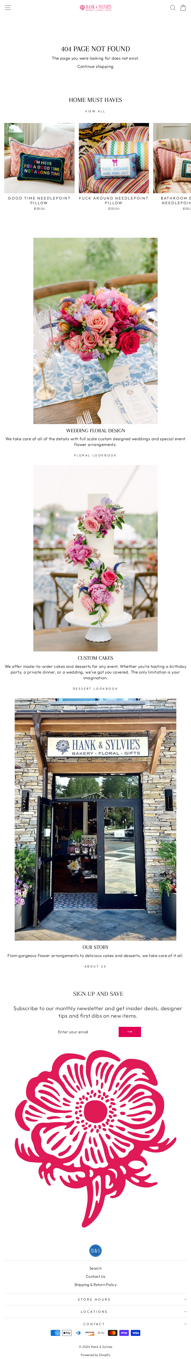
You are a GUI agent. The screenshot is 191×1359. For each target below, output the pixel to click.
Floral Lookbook (95, 455)
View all (95, 111)
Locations (94, 1312)
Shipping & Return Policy (95, 1284)
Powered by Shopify (95, 1355)
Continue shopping (95, 66)
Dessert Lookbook (95, 688)
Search (95, 1268)
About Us (96, 966)
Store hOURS (94, 1299)
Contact (94, 1324)
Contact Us (95, 1276)
